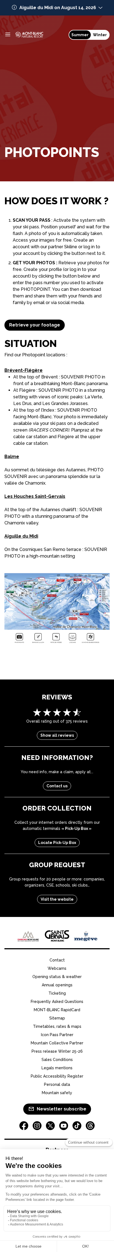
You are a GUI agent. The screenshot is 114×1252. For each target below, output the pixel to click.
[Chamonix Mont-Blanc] (28, 936)
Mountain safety (57, 1093)
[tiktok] (76, 1125)
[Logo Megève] (86, 936)
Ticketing (57, 993)
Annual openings (57, 985)
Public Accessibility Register (57, 1076)
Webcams (57, 968)
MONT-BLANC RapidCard (57, 1010)
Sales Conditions (57, 1059)
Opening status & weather (57, 976)
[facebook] (23, 1125)
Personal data (57, 1084)
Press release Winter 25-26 (57, 1051)
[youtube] (63, 1125)
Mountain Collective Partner (57, 1043)
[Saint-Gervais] (57, 936)
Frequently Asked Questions (57, 1001)
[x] (50, 1125)
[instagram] (37, 1125)
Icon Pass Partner (57, 1035)
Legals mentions (57, 1068)
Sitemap (57, 1018)
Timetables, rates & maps (57, 1026)
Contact (57, 960)
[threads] (90, 1125)
